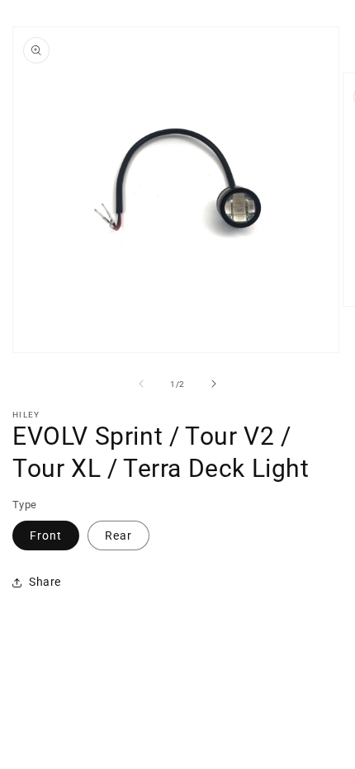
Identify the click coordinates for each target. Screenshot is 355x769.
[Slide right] (214, 384)
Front (46, 535)
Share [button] (45, 581)
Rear (118, 535)
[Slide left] (141, 384)
